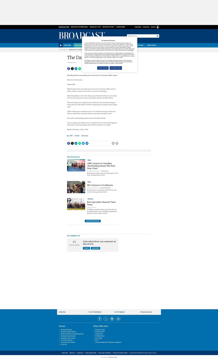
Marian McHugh (105, 188)
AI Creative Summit (66, 340)
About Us (72, 353)
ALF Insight (98, 338)
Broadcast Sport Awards (68, 336)
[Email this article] (86, 143)
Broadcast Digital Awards (68, 332)
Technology (84, 135)
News (89, 160)
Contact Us (80, 353)
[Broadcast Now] (82, 39)
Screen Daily (99, 334)
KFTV (97, 340)
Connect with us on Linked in (118, 319)
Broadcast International (79, 27)
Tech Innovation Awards (68, 342)
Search (157, 36)
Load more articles (92, 221)
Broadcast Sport (108, 27)
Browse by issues (146, 312)
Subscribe (138, 27)
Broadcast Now (64, 27)
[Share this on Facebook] (68, 68)
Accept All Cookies (116, 67)
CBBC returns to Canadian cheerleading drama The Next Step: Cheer (101, 166)
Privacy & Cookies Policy (120, 353)
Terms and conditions (104, 353)
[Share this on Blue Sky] (83, 143)
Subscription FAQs (90, 353)
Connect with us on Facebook (100, 319)
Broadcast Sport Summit (68, 338)
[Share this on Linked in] (75, 68)
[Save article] (116, 143)
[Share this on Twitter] (72, 68)
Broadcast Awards (66, 329)
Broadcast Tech (95, 27)
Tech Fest (64, 344)
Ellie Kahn (105, 171)
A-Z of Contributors (95, 312)
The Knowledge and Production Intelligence (108, 342)
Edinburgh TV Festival (75, 49)
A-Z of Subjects (120, 312)
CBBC (71, 135)
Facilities (77, 135)
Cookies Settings (103, 67)
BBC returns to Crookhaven (100, 185)
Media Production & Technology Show (72, 334)
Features (90, 199)
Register (146, 27)
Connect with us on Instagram (112, 319)
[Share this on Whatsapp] (79, 68)
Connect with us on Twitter (106, 318)
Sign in (153, 27)
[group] (151, 45)
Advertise (62, 312)
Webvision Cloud (113, 357)
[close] (118, 140)
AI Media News (120, 27)
